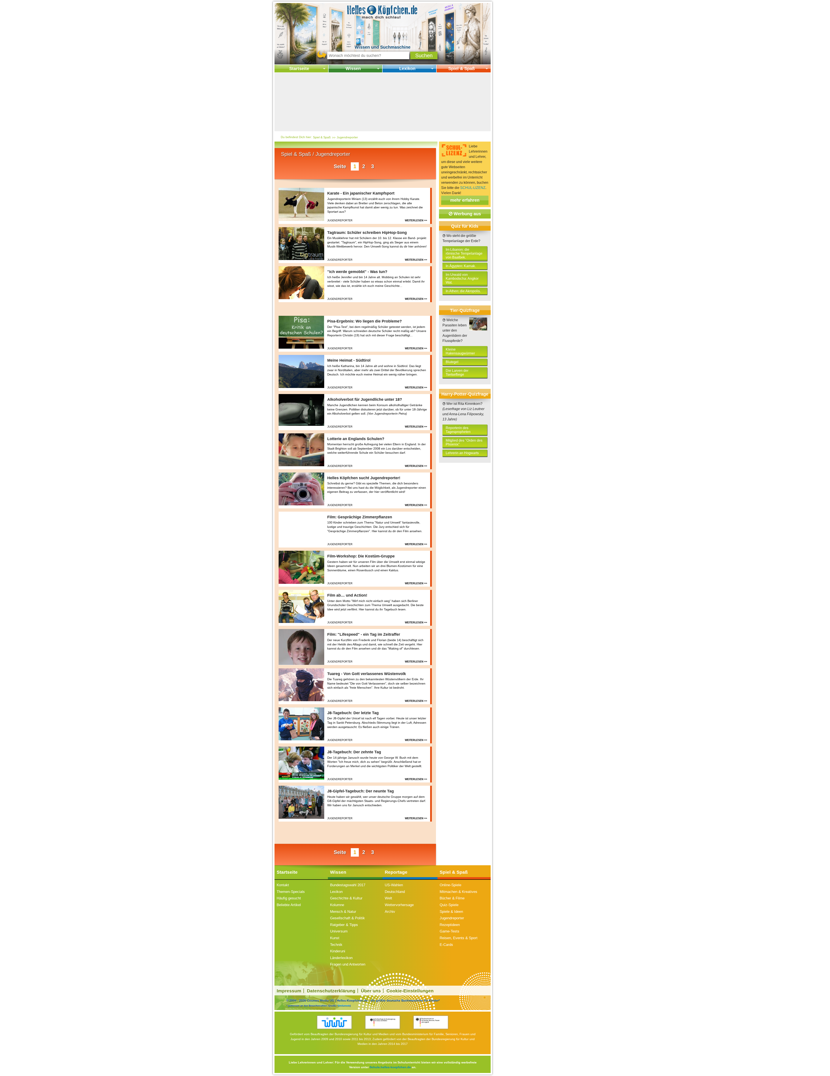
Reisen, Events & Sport (458, 938)
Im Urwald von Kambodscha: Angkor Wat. (462, 278)
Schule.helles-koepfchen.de (390, 1067)
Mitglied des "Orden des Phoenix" (464, 442)
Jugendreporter (347, 137)
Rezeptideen (450, 925)
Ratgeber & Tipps (344, 925)
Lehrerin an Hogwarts (462, 453)
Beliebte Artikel (289, 905)
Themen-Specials (291, 892)
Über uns (371, 990)
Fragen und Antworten (347, 964)
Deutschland (395, 892)
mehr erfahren (464, 200)
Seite (340, 166)
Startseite (299, 68)
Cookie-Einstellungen (410, 990)
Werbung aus (466, 213)
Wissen (353, 68)
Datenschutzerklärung (331, 990)
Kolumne (337, 905)
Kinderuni (337, 951)
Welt (388, 898)
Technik (336, 945)
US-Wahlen (394, 885)
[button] (423, 55)
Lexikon (407, 68)
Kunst (334, 938)
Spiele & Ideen (451, 912)
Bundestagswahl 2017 (347, 885)
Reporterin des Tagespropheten (458, 430)
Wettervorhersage (399, 905)
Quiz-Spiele (449, 905)
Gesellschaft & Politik (347, 918)
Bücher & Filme (452, 898)
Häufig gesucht (289, 898)
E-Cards (446, 945)
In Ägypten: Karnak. (461, 266)
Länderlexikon (341, 958)
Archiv (390, 912)
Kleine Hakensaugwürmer (460, 351)
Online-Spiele (450, 885)
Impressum (289, 990)
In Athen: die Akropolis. (463, 291)
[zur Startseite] (383, 11)
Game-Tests (449, 931)
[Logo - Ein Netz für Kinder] (334, 1022)
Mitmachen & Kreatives (458, 892)
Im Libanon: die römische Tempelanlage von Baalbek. (464, 253)
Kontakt (283, 885)
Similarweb (343, 1005)
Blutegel (452, 362)
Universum (339, 931)
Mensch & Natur (343, 912)
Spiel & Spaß (461, 68)
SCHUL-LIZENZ (472, 188)
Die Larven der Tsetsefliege (457, 372)
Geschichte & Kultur (346, 898)
